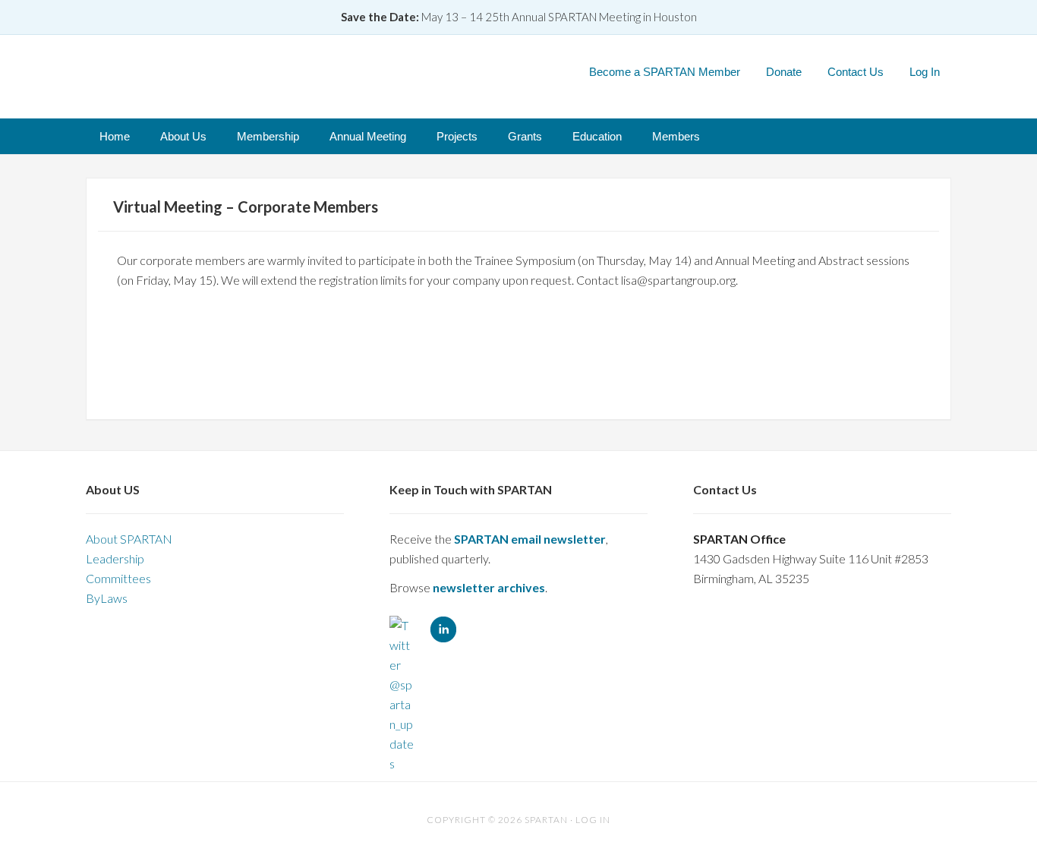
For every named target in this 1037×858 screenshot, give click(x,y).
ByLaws (107, 598)
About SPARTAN (129, 539)
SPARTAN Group (256, 71)
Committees (118, 578)
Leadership (115, 558)
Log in (592, 819)
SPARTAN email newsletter (530, 539)
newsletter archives (489, 587)
